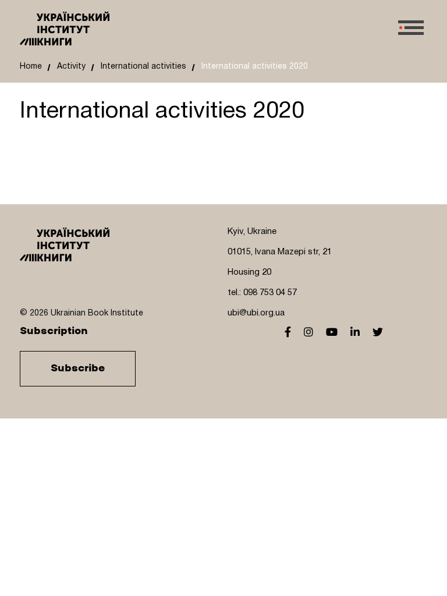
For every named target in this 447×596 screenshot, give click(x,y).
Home (31, 66)
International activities (143, 66)
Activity (71, 66)
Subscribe (78, 368)
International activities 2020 (254, 66)
